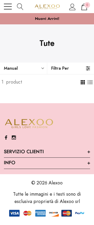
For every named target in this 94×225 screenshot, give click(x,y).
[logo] (47, 6)
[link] (29, 123)
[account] (72, 6)
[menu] (8, 6)
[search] (20, 6)
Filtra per (60, 68)
